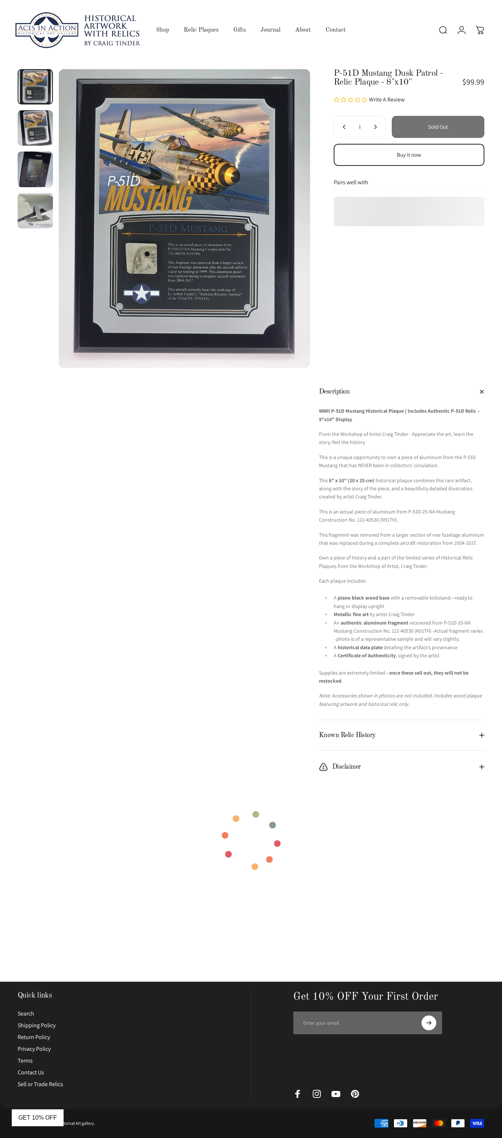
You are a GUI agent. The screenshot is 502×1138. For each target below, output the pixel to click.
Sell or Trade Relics (40, 1084)
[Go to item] (35, 86)
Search (26, 1013)
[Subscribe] (429, 1023)
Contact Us (31, 1072)
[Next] (291, 218)
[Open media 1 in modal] (184, 218)
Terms (25, 1060)
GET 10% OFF (37, 1117)
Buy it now (409, 154)
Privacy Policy (34, 1049)
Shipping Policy (36, 1025)
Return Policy (34, 1037)
